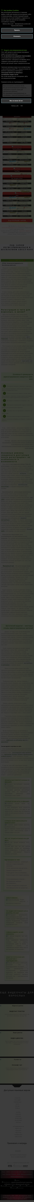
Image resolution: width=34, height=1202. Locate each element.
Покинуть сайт (14, 105)
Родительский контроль (17, 25)
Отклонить (17, 36)
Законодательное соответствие (23, 23)
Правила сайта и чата (8, 23)
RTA (22, 105)
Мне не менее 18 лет (16, 100)
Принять (17, 30)
